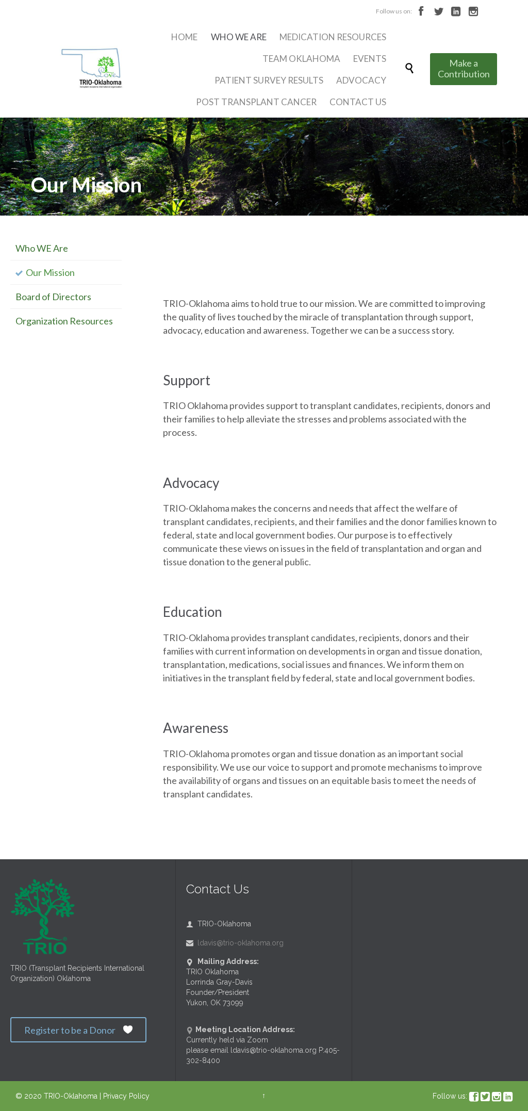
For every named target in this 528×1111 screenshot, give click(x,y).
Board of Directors (53, 296)
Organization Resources (64, 320)
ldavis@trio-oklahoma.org (235, 943)
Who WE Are (41, 248)
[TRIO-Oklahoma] (97, 69)
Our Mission (50, 272)
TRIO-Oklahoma (70, 1096)
